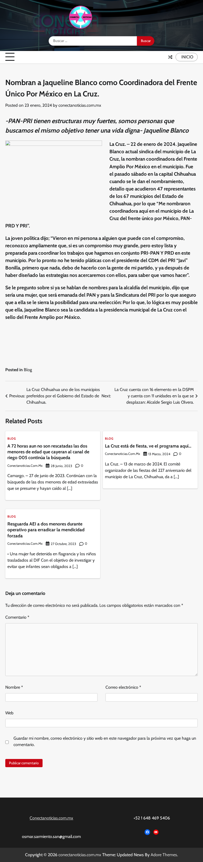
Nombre (14, 687)
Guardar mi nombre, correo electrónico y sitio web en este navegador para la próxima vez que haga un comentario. (104, 741)
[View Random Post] (170, 57)
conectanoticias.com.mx (79, 105)
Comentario (17, 617)
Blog (28, 369)
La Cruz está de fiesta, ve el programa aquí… (148, 446)
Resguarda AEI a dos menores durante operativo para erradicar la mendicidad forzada (46, 529)
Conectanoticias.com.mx (51, 818)
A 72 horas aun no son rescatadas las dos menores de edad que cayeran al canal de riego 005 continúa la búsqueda (48, 451)
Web (9, 712)
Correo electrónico (123, 687)
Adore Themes (164, 854)
